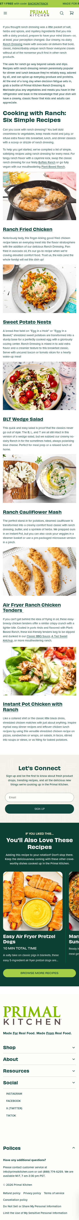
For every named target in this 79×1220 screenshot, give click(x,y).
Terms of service (54, 1193)
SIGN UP (40, 809)
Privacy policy (32, 1193)
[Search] (62, 13)
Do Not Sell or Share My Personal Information (32, 1206)
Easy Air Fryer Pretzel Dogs (29, 938)
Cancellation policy (15, 1200)
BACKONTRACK (38, 4)
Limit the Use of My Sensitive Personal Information (35, 1213)
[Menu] (5, 13)
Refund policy (11, 1193)
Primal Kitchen (23, 1185)
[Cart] (71, 13)
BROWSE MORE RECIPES (39, 973)
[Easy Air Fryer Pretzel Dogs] (33, 901)
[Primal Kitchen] (39, 13)
